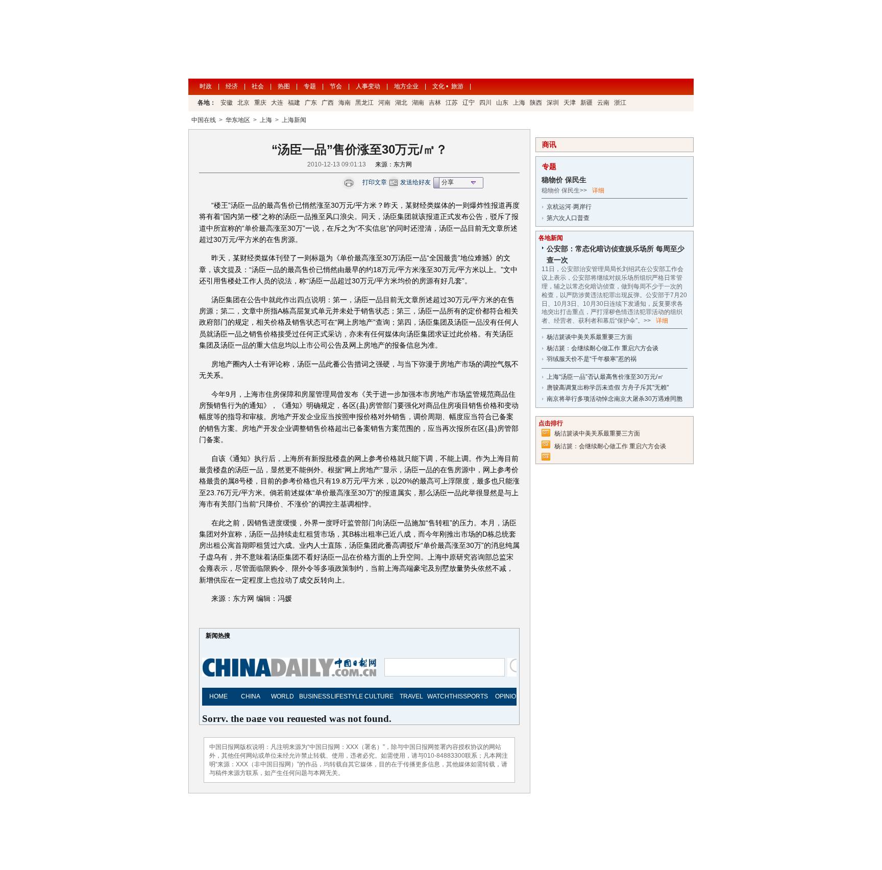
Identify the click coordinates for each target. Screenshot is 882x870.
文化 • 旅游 (447, 86)
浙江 (620, 102)
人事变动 (368, 86)
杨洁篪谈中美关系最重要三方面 (589, 337)
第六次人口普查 (568, 218)
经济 (232, 86)
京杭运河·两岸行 (569, 206)
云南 (603, 102)
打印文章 (374, 182)
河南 (384, 102)
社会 (258, 86)
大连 (277, 102)
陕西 (536, 102)
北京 (243, 102)
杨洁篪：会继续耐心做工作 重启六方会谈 (602, 348)
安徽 (226, 102)
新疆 (586, 102)
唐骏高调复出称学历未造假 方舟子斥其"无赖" (608, 387)
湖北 (401, 102)
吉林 (435, 102)
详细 (598, 190)
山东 (502, 102)
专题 (310, 86)
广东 (311, 102)
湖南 (418, 102)
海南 (344, 102)
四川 (485, 102)
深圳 (553, 102)
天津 (570, 102)
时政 (206, 86)
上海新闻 (294, 120)
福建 (294, 102)
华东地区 (238, 120)
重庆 (260, 102)
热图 (284, 86)
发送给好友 (415, 182)
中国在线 (203, 120)
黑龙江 (364, 102)
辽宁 (468, 102)
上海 (519, 102)
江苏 (452, 102)
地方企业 (406, 86)
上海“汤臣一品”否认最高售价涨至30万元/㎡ (605, 376)
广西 (328, 102)
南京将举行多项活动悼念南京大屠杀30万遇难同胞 (614, 398)
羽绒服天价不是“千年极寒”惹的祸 (591, 358)
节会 (336, 86)
